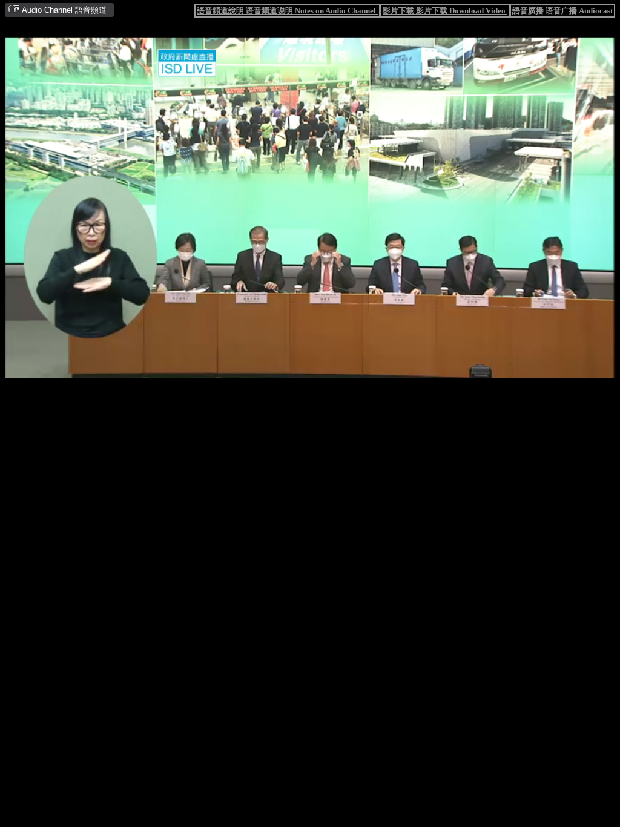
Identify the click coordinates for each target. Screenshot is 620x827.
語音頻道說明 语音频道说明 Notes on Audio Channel (287, 10)
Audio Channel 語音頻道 (63, 10)
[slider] (268, 370)
